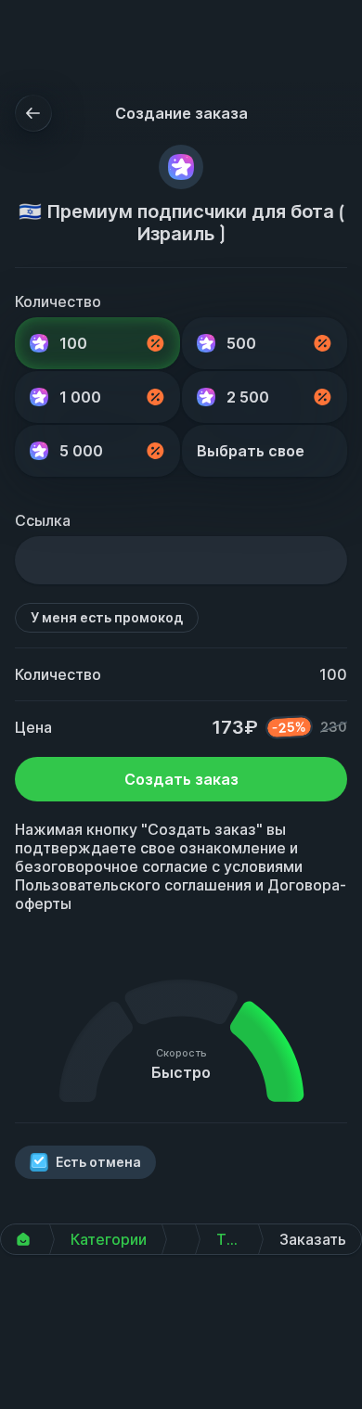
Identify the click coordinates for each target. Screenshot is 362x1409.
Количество (58, 301)
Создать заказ (181, 779)
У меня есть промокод (107, 617)
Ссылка (43, 520)
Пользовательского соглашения (133, 885)
